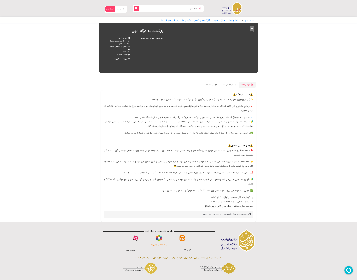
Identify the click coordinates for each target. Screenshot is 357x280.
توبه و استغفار (124, 43)
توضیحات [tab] (245, 84)
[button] (248, 20)
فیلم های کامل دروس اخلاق (218, 206)
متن (128, 49)
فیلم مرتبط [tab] (228, 84)
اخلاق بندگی (236, 214)
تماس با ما (130, 250)
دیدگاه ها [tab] (210, 84)
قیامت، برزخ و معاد (223, 214)
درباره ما (187, 249)
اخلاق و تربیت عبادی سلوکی (119, 41)
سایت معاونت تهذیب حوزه (223, 201)
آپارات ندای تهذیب (219, 197)
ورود (119, 9)
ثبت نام (110, 9)
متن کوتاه (126, 52)
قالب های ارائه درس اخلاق (120, 46)
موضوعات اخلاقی (123, 54)
